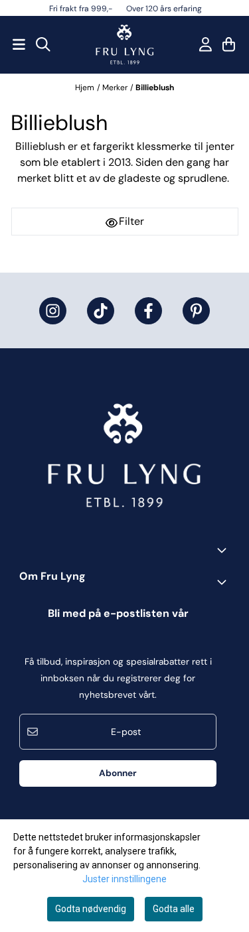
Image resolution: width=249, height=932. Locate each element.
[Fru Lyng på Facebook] (148, 310)
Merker (114, 87)
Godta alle (174, 908)
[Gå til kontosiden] (205, 44)
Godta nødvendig (90, 908)
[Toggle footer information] (224, 550)
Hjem (84, 87)
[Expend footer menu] (224, 581)
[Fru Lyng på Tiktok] (100, 310)
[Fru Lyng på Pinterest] (196, 310)
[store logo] (125, 44)
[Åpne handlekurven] (228, 44)
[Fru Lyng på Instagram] (52, 310)
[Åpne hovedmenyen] (19, 44)
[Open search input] (43, 44)
